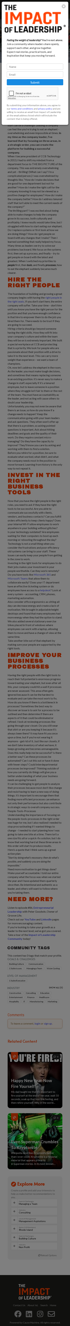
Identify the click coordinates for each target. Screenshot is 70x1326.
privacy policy (45, 108)
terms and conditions (22, 108)
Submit (35, 82)
